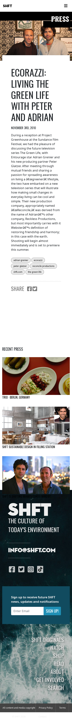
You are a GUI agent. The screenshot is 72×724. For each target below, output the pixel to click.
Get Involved (50, 679)
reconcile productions (43, 266)
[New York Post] (36, 425)
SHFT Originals (47, 639)
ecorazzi (38, 260)
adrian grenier (20, 260)
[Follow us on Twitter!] (22, 569)
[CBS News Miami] (36, 475)
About (57, 671)
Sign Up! (52, 611)
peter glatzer (20, 266)
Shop (58, 655)
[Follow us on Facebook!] (13, 569)
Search (56, 688)
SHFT (7, 6)
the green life (35, 271)
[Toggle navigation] (65, 6)
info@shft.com (32, 550)
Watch (57, 647)
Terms (62, 707)
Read (59, 664)
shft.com (17, 271)
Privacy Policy (46, 707)
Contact (43, 716)
